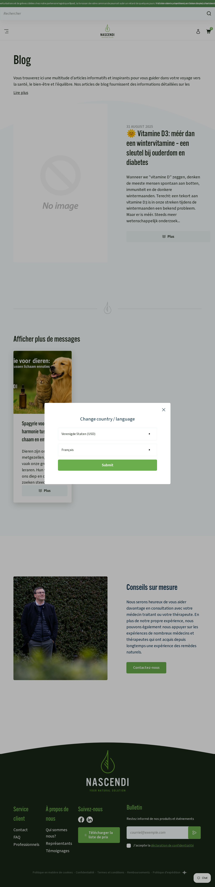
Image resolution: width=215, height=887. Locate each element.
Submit (107, 465)
